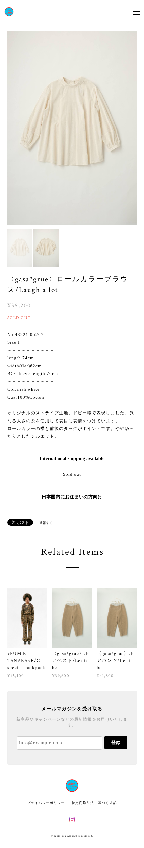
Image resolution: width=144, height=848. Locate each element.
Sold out (72, 474)
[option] (72, 128)
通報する (46, 523)
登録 (116, 742)
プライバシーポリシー (46, 803)
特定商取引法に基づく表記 (94, 803)
